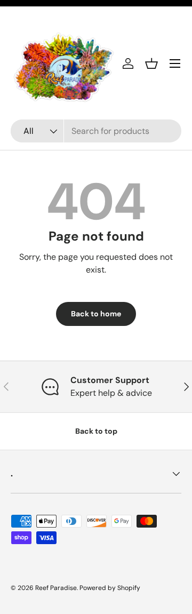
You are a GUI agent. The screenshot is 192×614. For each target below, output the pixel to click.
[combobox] (96, 130)
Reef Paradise (56, 588)
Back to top (96, 431)
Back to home (96, 313)
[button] (151, 63)
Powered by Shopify (109, 588)
